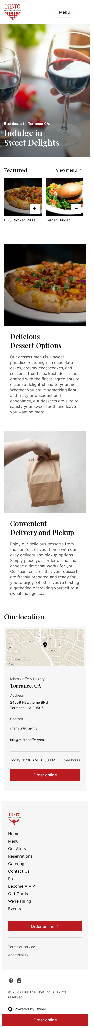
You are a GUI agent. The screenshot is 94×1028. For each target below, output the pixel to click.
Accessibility (18, 955)
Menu (64, 12)
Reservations (20, 856)
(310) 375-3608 (23, 730)
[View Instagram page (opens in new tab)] (19, 981)
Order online (45, 774)
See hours (72, 760)
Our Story (17, 848)
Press (13, 878)
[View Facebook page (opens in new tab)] (11, 981)
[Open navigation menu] (80, 12)
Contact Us (19, 871)
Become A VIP (21, 886)
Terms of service (21, 947)
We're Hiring (19, 901)
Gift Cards (18, 893)
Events (14, 908)
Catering (16, 863)
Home (13, 833)
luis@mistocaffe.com (27, 741)
